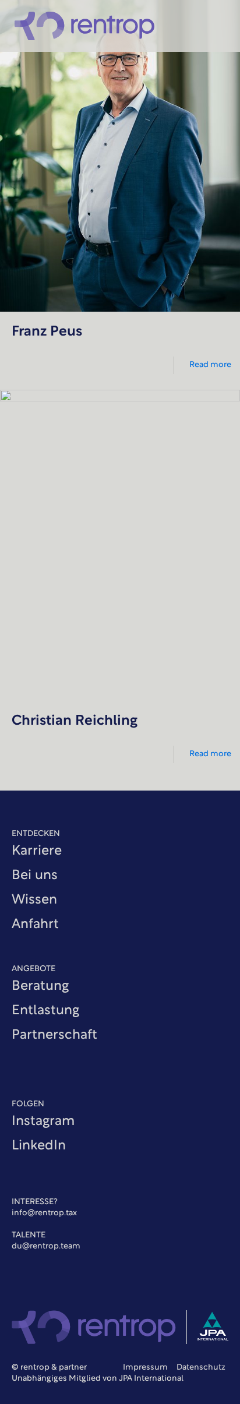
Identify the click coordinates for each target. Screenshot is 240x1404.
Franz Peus (47, 332)
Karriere (37, 851)
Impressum (146, 1367)
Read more (210, 365)
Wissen (34, 900)
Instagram (43, 1122)
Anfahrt (35, 925)
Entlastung (45, 1011)
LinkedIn (39, 1146)
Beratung (40, 986)
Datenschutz (201, 1367)
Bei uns (35, 876)
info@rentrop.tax (44, 1213)
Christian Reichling (74, 721)
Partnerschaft (54, 1035)
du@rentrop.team (46, 1246)
